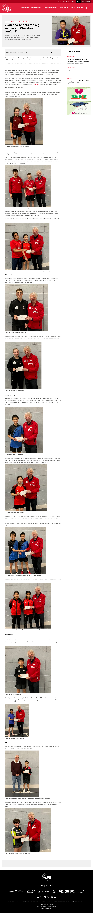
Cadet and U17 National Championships (17, 22)
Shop (73, 1)
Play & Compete (36, 7)
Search (85, 7)
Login (78, 1)
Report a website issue (60, 901)
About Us (80, 7)
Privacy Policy (26, 901)
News (59, 1)
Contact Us (66, 1)
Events (73, 7)
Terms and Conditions (46, 901)
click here (36, 84)
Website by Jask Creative (46, 908)
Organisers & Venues (50, 7)
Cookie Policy (35, 901)
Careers (18, 901)
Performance (64, 7)
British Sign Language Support (76, 901)
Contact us (11, 901)
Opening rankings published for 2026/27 (78, 81)
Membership (25, 7)
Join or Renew (86, 1)
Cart (89, 7)
